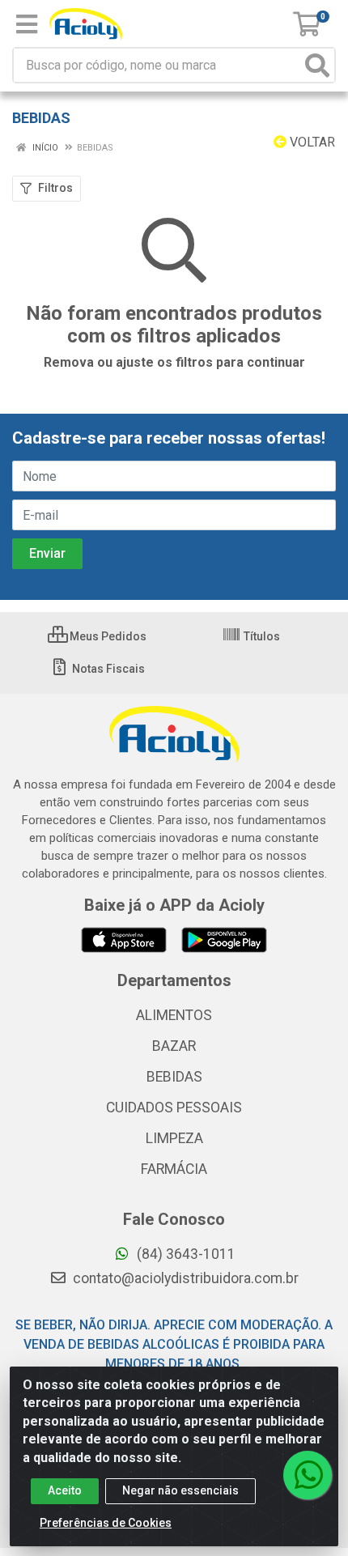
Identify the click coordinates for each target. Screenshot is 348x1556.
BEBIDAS (174, 1077)
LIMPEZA (174, 1138)
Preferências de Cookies (106, 1522)
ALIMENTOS (174, 1015)
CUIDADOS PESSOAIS (174, 1107)
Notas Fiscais (107, 668)
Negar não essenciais (180, 1490)
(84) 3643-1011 (185, 1254)
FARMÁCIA (174, 1169)
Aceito (65, 1490)
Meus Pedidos (106, 636)
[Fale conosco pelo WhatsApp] (307, 1475)
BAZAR (174, 1046)
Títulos (260, 636)
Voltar (310, 142)
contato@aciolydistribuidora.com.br (184, 1278)
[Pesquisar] (317, 65)
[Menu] (26, 24)
